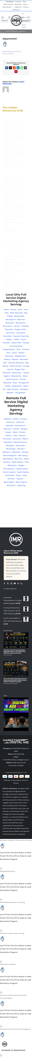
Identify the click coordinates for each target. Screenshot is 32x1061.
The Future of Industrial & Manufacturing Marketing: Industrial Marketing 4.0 (13, 250)
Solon (25, 376)
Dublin (16, 339)
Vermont (11, 479)
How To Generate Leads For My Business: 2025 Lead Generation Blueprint (15, 180)
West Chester (12, 389)
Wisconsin (11, 485)
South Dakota (23, 472)
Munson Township (16, 363)
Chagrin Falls (20, 329)
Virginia (19, 479)
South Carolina (9, 472)
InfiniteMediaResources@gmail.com (16, 760)
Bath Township (16, 313)
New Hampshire (10, 455)
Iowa (15, 435)
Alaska (16, 419)
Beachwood (19, 316)
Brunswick (7, 326)
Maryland (8, 442)
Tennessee (9, 475)
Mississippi (11, 449)
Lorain (14, 353)
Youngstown (20, 393)
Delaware (7, 429)
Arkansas (10, 422)
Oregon (21, 465)
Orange (26, 366)
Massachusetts (20, 442)
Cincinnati (10, 333)
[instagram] (11, 583)
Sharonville (16, 376)
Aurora (13, 309)
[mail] (18, 583)
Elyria (23, 339)
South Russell (12, 379)
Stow (15, 383)
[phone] (21, 583)
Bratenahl (10, 323)
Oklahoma (12, 465)
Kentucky (7, 439)
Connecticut (20, 425)
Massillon (9, 356)
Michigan (10, 445)
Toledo (7, 386)
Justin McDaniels (8, 51)
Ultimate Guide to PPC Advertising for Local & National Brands (15, 283)
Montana (6, 452)
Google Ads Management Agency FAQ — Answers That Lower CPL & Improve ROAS (15, 155)
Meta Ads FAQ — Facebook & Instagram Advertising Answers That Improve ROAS (15, 189)
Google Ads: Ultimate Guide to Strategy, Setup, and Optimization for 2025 (14, 164)
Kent (18, 349)
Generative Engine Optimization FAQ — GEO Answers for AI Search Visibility (15, 140)
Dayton (9, 339)
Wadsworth (17, 386)
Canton (17, 326)
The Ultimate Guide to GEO (13, 271)
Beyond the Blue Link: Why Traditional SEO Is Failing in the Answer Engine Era (15, 122)
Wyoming (21, 485)
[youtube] (15, 583)
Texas (18, 475)
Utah (25, 475)
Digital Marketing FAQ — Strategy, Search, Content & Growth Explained (13, 131)
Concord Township (21, 336)
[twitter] (8, 583)
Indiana (8, 435)
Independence (9, 349)
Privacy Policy (16, 780)
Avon (20, 309)
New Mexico (8, 459)
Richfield (6, 373)
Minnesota (20, 445)
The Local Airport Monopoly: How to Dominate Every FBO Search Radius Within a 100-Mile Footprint (15, 680)
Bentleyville (11, 319)
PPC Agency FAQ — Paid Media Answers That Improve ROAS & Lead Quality (15, 198)
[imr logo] (16, 15)
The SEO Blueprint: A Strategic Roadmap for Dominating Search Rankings (15, 265)
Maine (25, 439)
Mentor (15, 359)
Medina (7, 359)
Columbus (7, 336)
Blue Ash (21, 319)
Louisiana (17, 439)
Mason (21, 353)
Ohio (27, 462)
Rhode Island (21, 469)
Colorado (9, 425)
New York (18, 459)
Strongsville (24, 383)
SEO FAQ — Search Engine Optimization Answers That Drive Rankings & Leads (15, 207)
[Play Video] (4, 699)
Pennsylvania (9, 469)
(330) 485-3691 (18, 754)
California (20, 422)
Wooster (10, 393)
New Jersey (22, 455)
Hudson (26, 343)
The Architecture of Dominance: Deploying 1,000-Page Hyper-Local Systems (15, 216)
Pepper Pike (20, 369)
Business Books (8, 655)
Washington (9, 482)
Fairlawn (6, 343)
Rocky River (17, 373)
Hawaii (8, 432)
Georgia (24, 429)
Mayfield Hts (20, 356)
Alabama (7, 419)
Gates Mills (16, 343)
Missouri (21, 449)
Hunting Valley (16, 346)
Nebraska (16, 452)
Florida (16, 429)
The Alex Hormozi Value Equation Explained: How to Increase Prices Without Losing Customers (14, 651)
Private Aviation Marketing (11, 683)
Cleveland (20, 333)
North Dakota (17, 462)
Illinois (22, 432)
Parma (10, 369)
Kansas (22, 435)
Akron (6, 309)
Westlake (24, 389)
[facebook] (4, 583)
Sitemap (7, 780)
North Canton (15, 366)
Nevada (25, 452)
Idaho (15, 432)
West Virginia (21, 482)
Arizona (24, 419)
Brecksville (20, 323)
